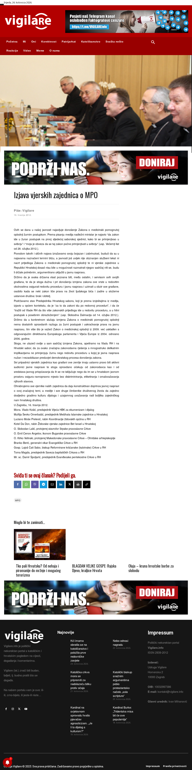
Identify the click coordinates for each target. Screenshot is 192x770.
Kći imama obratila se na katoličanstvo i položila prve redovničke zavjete (79, 650)
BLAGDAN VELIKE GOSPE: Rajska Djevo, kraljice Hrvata (94, 568)
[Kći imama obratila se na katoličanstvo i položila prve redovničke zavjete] (62, 642)
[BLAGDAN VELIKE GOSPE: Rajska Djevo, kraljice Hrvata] (96, 544)
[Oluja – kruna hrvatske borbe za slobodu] (152, 544)
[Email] (52, 484)
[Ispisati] (78, 484)
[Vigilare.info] (31, 21)
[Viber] (35, 484)
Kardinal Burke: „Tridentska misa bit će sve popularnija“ (123, 713)
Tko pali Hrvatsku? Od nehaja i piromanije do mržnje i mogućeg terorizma (38, 570)
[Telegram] (43, 484)
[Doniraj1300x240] (96, 187)
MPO (17, 500)
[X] (69, 484)
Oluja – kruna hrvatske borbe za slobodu (151, 568)
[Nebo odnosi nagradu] (105, 642)
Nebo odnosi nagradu (120, 642)
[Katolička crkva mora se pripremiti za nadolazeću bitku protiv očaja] (62, 673)
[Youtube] (26, 709)
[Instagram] (12, 709)
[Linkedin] (60, 484)
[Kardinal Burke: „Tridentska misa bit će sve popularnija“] (105, 709)
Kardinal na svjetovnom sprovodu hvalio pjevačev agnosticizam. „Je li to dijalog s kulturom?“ (81, 719)
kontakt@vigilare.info (170, 691)
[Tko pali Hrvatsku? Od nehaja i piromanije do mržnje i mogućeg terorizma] (40, 544)
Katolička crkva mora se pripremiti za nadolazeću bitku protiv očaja (80, 680)
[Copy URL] (86, 484)
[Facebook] (17, 484)
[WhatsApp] (26, 484)
